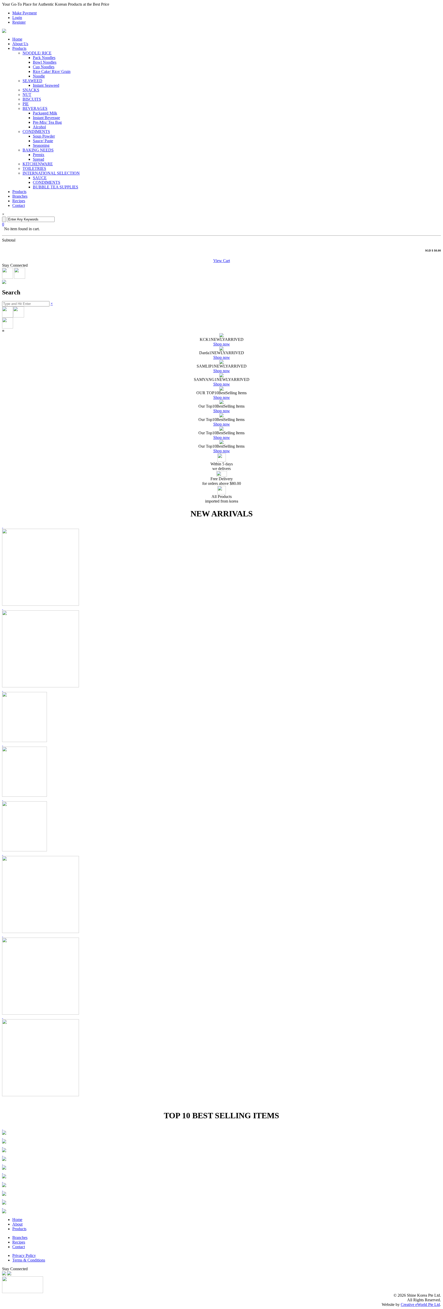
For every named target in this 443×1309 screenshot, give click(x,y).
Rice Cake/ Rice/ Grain (52, 71)
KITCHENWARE (38, 164)
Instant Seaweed (46, 85)
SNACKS (31, 90)
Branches (19, 196)
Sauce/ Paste (43, 141)
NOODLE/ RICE (37, 53)
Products (19, 48)
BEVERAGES (35, 108)
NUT (27, 94)
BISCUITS (32, 99)
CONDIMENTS (36, 131)
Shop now (221, 344)
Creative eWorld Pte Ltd (420, 1304)
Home (17, 39)
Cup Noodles (43, 67)
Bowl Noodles (44, 62)
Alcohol (39, 127)
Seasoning (41, 145)
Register (19, 22)
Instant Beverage (46, 118)
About (17, 1224)
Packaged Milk (45, 113)
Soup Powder (44, 136)
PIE (26, 104)
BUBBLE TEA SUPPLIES (55, 187)
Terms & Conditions (28, 1260)
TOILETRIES (34, 168)
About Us (20, 44)
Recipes (18, 201)
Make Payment (24, 13)
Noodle (39, 76)
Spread (38, 159)
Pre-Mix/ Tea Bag (47, 122)
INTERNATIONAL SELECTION (51, 173)
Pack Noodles (44, 57)
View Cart (221, 260)
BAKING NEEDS (38, 150)
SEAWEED (32, 81)
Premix (38, 154)
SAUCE (40, 178)
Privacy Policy (24, 1255)
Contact (18, 205)
